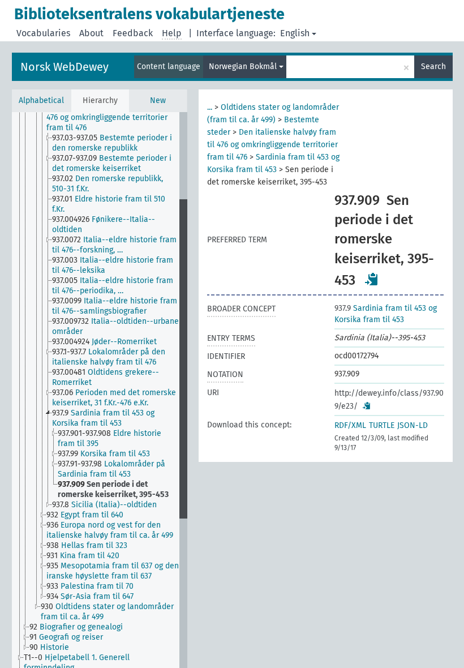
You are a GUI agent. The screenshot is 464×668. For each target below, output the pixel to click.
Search (433, 66)
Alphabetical (41, 100)
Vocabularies (43, 33)
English (295, 33)
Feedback (133, 33)
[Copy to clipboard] (371, 279)
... (209, 107)
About (91, 33)
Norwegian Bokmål (244, 66)
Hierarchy (100, 100)
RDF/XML (350, 425)
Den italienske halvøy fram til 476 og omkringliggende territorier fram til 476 (272, 144)
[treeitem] (117, 117)
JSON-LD (412, 425)
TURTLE (381, 425)
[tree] (99, 390)
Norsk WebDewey (64, 67)
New (158, 100)
